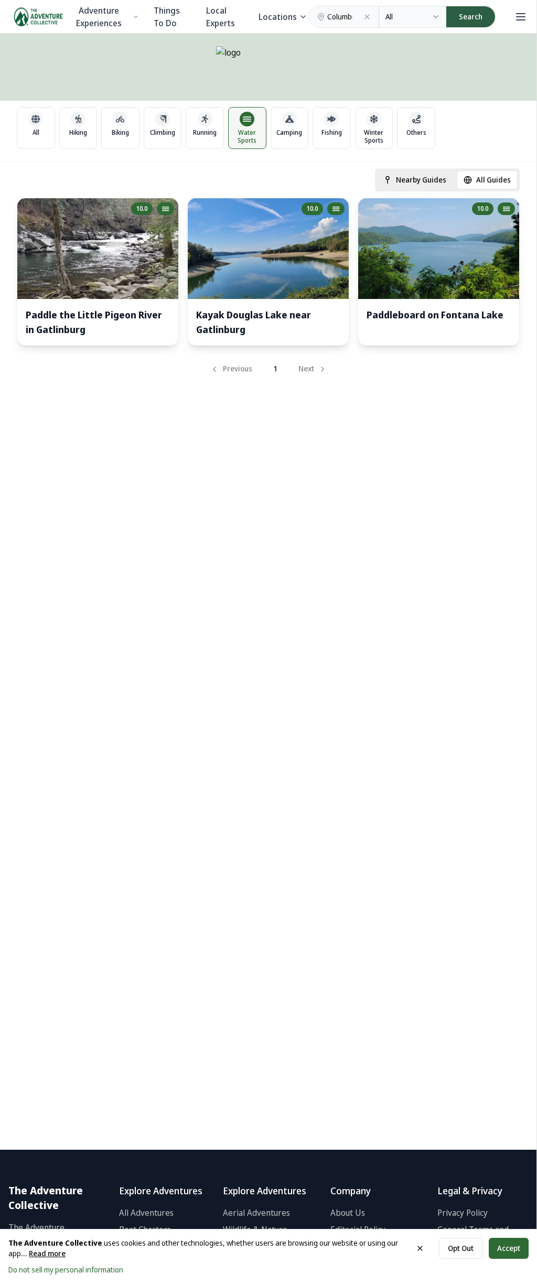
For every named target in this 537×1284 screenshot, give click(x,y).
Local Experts (220, 17)
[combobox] (412, 16)
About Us (347, 1212)
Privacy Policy (462, 1212)
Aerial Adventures (256, 1212)
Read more (47, 1253)
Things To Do (167, 17)
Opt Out (461, 1248)
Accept (508, 1248)
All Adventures (146, 1212)
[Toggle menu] (519, 16)
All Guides (493, 180)
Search (470, 17)
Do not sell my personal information (65, 1270)
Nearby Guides (421, 180)
